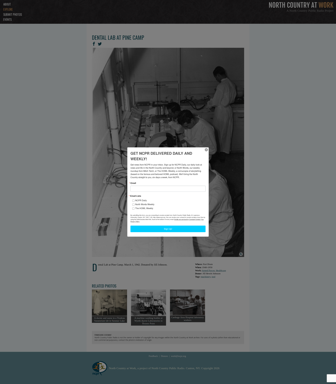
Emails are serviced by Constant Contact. (187, 219)
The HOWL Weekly (144, 208)
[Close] (206, 149)
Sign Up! (168, 228)
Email (133, 183)
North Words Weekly (144, 204)
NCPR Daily (141, 200)
